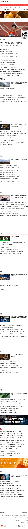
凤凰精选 (2, 79)
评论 (6, 7)
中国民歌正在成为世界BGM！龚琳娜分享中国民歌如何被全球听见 (13, 215)
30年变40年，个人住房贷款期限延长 (7, 64)
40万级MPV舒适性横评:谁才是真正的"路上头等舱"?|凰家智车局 (13, 336)
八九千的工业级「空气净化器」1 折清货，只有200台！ (11, 494)
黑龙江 (21, 9)
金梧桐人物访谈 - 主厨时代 (5, 281)
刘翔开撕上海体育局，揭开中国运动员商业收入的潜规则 (11, 251)
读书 (1, 351)
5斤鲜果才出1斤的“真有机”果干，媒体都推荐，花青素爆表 (12, 496)
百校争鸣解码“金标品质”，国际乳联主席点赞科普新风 (11, 404)
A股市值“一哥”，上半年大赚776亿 (7, 137)
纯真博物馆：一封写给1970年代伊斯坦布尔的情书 (10, 370)
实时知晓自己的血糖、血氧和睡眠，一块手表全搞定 (10, 485)
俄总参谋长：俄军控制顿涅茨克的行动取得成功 (9, 181)
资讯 (3, 5)
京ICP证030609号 (19, 520)
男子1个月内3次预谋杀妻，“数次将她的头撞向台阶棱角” (11, 71)
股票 (15, 7)
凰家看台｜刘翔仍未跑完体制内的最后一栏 (9, 35)
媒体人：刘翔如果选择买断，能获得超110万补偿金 (10, 253)
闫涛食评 (2, 289)
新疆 (17, 9)
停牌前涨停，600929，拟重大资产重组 (8, 135)
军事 (1, 156)
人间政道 (17, 442)
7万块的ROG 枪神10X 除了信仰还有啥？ (8, 327)
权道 (16, 448)
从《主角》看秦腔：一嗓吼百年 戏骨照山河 (9, 372)
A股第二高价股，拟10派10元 (6, 144)
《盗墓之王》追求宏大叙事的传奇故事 (7, 451)
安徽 (27, 9)
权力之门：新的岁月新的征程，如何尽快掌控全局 (10, 453)
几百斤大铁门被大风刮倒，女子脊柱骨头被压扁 (9, 75)
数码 (20, 7)
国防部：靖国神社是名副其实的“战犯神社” (8, 165)
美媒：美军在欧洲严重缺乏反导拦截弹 (7, 174)
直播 (2, 7)
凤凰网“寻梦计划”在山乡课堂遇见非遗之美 (8, 412)
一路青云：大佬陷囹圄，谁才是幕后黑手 (8, 446)
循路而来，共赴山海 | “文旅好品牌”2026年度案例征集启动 (12, 204)
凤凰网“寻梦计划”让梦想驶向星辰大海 (7, 410)
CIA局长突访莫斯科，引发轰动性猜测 (7, 60)
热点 (1, 40)
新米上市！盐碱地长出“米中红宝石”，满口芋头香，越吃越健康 (12, 69)
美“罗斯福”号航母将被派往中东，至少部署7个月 (9, 178)
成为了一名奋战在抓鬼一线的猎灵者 (7, 442)
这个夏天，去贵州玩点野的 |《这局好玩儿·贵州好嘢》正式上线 (13, 202)
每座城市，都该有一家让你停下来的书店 (8, 363)
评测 (24, 7)
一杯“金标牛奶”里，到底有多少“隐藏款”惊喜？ (9, 408)
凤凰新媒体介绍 (3, 512)
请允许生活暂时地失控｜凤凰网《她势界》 (8, 401)
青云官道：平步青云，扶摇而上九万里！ (8, 455)
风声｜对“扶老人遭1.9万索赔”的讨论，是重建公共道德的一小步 (13, 95)
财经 (8, 5)
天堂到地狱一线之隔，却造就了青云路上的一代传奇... (11, 437)
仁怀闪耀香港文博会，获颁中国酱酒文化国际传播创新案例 (12, 208)
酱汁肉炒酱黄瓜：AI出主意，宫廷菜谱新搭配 (9, 285)
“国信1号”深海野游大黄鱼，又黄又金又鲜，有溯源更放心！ (12, 367)
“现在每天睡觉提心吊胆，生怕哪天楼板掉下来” (9, 67)
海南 (24, 9)
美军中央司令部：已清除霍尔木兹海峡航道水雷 (9, 176)
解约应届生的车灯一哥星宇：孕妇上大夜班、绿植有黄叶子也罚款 (13, 97)
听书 (1, 428)
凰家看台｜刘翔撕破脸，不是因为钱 (7, 88)
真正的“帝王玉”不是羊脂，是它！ (7, 483)
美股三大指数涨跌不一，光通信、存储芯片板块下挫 (10, 131)
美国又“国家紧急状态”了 (5, 49)
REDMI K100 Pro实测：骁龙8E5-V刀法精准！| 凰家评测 (11, 329)
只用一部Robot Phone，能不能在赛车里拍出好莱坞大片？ (12, 331)
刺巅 (17, 451)
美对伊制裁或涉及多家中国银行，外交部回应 (9, 53)
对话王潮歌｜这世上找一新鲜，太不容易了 (8, 361)
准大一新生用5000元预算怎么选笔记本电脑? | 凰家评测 (11, 325)
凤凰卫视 (18, 5)
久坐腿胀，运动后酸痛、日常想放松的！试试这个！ (10, 492)
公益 (1, 390)
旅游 (1, 192)
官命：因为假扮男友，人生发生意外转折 (8, 431)
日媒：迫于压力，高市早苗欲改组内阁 (7, 62)
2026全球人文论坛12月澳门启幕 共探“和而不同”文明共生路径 (12, 399)
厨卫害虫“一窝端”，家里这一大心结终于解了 (9, 488)
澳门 (2, 9)
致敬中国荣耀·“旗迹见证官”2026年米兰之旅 (9, 213)
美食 (1, 271)
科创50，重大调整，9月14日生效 (7, 140)
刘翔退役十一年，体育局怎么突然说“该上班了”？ (10, 249)
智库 (11, 7)
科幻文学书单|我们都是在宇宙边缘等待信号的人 (10, 365)
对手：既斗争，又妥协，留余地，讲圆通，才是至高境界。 (12, 435)
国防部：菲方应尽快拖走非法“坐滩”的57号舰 (9, 170)
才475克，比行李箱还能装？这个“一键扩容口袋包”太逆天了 (12, 142)
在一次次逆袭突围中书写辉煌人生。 (7, 448)
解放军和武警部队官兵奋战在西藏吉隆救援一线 (9, 167)
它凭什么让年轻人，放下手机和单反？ (7, 172)
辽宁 (11, 9)
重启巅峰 (19, 431)
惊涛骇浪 (22, 440)
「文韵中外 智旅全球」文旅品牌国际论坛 (8, 211)
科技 (13, 5)
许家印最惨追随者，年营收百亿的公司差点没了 (9, 99)
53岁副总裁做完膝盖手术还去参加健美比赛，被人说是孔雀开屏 (13, 93)
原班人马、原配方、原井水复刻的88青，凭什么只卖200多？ (12, 490)
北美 (8, 9)
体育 (1, 233)
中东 (5, 9)
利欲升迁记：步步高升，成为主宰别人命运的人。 (10, 433)
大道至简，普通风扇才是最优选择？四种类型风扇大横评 (11, 334)
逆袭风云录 (23, 444)
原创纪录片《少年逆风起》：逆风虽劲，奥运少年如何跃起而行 (12, 406)
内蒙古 (14, 9)
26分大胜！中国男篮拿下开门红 (6, 244)
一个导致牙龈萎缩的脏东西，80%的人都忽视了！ (10, 481)
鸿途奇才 (19, 446)
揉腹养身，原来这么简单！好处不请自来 (8, 499)
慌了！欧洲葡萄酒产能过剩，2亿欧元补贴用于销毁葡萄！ (11, 73)
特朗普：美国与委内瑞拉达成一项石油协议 (11, 43)
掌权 (22, 433)
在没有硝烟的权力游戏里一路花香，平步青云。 (9, 440)
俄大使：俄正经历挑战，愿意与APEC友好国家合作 (10, 56)
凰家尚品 (2, 472)
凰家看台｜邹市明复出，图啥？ (6, 104)
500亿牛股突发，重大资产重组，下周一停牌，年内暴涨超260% (13, 133)
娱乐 (24, 5)
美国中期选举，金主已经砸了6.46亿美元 (8, 51)
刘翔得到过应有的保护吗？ (5, 247)
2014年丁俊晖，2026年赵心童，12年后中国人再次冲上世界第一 (13, 242)
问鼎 (23, 437)
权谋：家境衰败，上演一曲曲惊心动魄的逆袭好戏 (10, 444)
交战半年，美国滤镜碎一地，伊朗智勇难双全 (9, 45)
